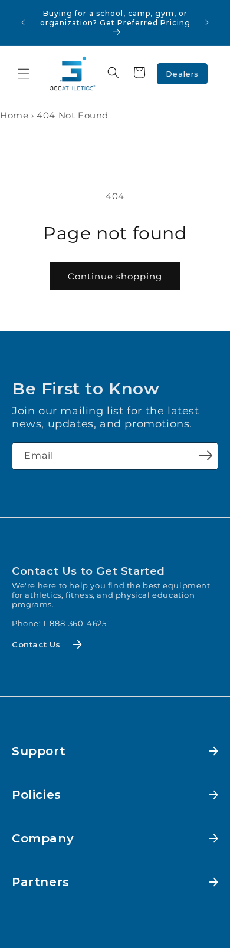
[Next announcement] (207, 22)
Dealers (182, 73)
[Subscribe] (205, 455)
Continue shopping (115, 276)
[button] (24, 74)
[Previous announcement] (23, 22)
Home (14, 115)
